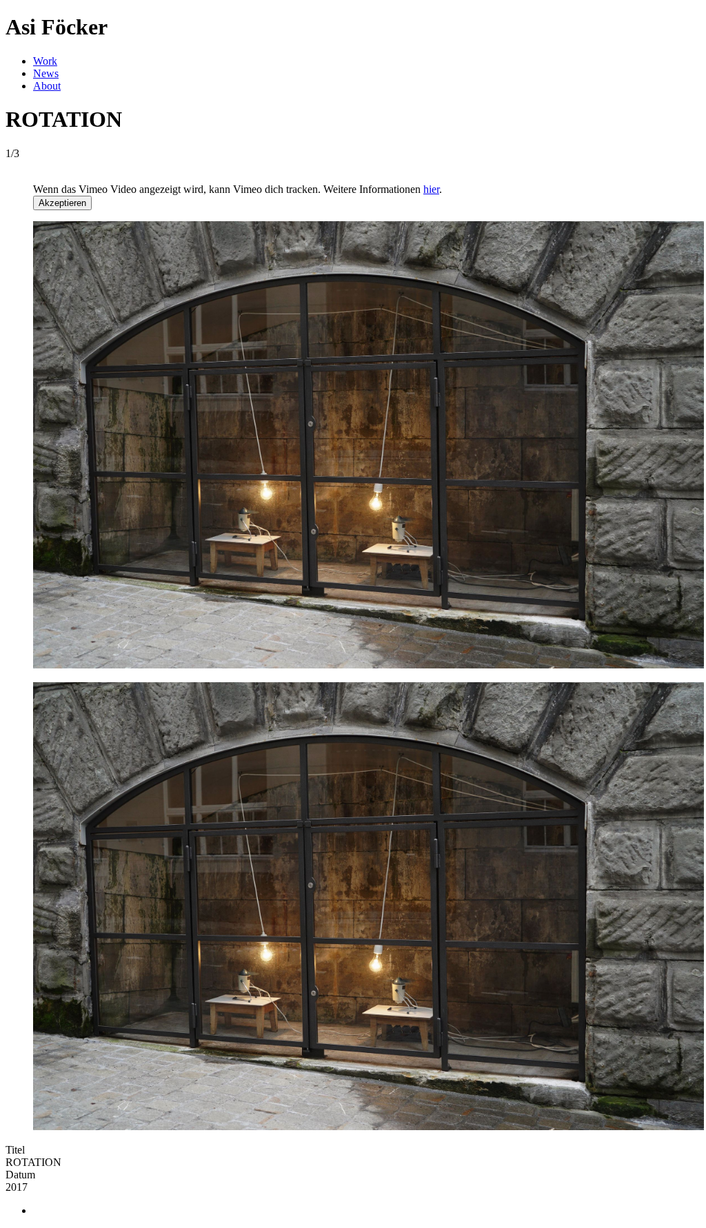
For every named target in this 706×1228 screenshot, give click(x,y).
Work (45, 61)
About (47, 86)
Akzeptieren (62, 203)
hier (431, 189)
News (46, 73)
